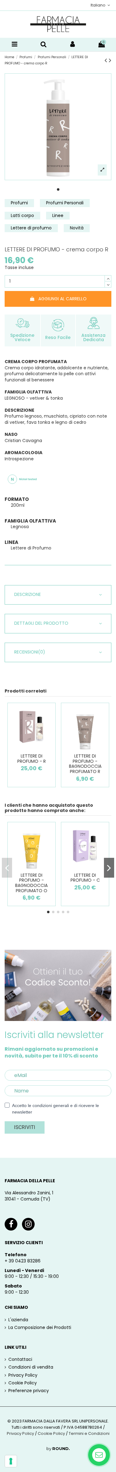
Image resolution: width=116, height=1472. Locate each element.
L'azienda (18, 1320)
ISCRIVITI (24, 1127)
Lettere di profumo (31, 228)
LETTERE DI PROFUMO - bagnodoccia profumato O (31, 883)
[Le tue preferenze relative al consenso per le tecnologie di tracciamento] (11, 1461)
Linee (57, 215)
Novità (77, 228)
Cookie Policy (22, 1383)
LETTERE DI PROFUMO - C (85, 878)
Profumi (19, 203)
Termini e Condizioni (89, 1433)
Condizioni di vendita (30, 1367)
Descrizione (27, 594)
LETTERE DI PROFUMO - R (31, 758)
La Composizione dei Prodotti (39, 1328)
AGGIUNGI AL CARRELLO (62, 299)
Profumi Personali (65, 203)
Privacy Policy (22, 1375)
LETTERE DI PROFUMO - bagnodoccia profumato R (85, 764)
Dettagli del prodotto (41, 623)
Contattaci (20, 1359)
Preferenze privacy (28, 1391)
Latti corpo (22, 215)
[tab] (58, 595)
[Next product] (110, 60)
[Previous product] (107, 60)
